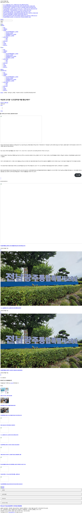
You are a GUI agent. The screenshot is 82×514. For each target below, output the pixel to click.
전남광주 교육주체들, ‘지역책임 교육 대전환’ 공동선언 (15, 14)
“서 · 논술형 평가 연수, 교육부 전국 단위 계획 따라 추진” (16, 4)
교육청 (3, 490)
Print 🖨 (78, 175)
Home (2, 92)
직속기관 (4, 498)
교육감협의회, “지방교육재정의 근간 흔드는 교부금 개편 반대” (17, 10)
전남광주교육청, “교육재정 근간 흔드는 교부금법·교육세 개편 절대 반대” (19, 7)
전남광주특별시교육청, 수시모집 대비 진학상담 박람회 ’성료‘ (17, 16)
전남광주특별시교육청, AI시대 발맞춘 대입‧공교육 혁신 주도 (17, 11)
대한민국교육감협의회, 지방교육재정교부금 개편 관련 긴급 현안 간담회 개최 (20, 12)
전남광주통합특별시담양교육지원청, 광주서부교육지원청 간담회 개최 (19, 6)
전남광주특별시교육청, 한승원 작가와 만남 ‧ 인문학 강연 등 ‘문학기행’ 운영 (20, 8)
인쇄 (2, 110)
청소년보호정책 (9, 505)
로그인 (2, 23)
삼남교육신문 (11, 512)
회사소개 (3, 505)
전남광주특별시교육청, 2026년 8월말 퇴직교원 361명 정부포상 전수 (13, 245)
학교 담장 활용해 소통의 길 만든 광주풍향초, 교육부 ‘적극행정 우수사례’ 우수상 (13, 464)
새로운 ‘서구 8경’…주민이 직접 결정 (6, 395)
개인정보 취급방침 (17, 505)
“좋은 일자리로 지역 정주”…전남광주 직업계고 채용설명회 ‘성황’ (11, 454)
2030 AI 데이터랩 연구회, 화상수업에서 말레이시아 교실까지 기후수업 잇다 (20, 15)
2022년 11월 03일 (4, 102)
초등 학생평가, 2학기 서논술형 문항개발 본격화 (8, 405)
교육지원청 (4, 494)
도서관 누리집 (5, 502)
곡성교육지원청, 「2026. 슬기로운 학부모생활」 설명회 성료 (10, 474)
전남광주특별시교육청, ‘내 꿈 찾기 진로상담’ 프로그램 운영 (11, 370)
